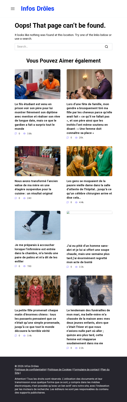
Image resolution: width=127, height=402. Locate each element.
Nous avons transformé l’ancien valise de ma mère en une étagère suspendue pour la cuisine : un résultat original (36, 187)
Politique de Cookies (60, 369)
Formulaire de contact (86, 369)
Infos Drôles (37, 8)
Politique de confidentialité (30, 369)
